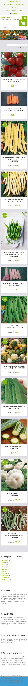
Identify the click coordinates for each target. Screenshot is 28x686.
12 (21, 47)
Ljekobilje (4, 569)
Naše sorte (5, 575)
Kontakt (20, 10)
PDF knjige (5, 560)
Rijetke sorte (5, 577)
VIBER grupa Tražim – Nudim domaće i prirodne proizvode (14, 6)
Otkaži (12, 684)
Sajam (7, 10)
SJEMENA (18, 1)
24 (23, 47)
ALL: (26, 47)
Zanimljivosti (13, 10)
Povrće (4, 565)
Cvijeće (4, 567)
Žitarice (4, 571)
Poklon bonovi (6, 580)
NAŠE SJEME (5, 17)
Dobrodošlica (11, 1)
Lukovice (4, 573)
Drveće (4, 562)
